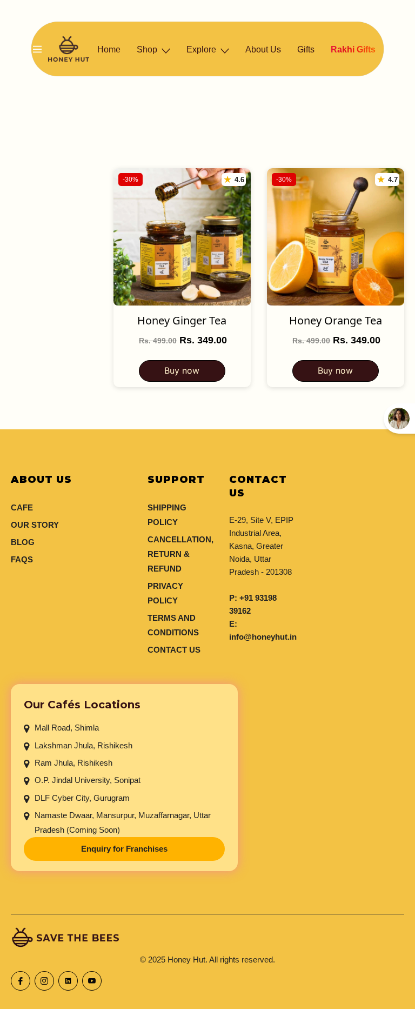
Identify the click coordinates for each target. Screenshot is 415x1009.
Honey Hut (186, 959)
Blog (23, 542)
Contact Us (174, 649)
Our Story (35, 524)
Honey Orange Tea (335, 320)
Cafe (22, 507)
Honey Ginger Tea (181, 320)
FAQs (22, 559)
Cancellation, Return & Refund (180, 554)
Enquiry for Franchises (124, 849)
